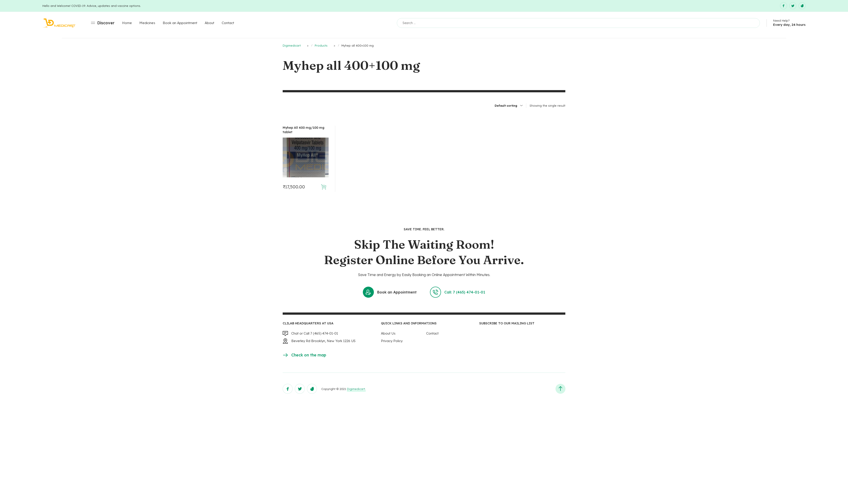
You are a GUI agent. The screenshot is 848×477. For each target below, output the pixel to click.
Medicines (147, 23)
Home (127, 23)
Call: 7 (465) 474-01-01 (464, 292)
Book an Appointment (180, 23)
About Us (388, 333)
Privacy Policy (392, 341)
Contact (228, 23)
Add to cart (324, 187)
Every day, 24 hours (789, 25)
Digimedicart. (356, 389)
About (209, 23)
